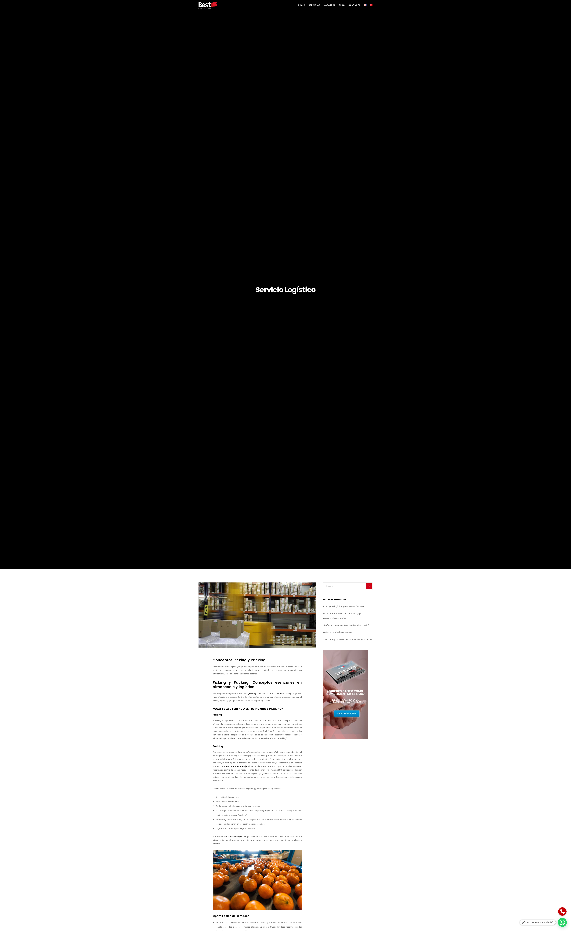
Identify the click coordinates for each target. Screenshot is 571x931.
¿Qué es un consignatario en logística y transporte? (346, 625)
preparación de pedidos (235, 836)
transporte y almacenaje (235, 766)
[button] (562, 922)
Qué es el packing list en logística (337, 632)
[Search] (369, 586)
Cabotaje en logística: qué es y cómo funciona (343, 606)
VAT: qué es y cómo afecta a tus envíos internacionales (347, 639)
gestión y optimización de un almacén (265, 693)
